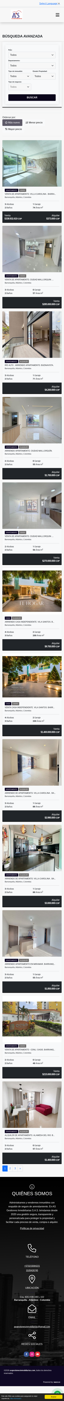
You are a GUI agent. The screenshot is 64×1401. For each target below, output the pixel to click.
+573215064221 (32, 1266)
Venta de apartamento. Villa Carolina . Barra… (30, 194)
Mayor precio (15, 129)
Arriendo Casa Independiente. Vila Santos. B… (29, 622)
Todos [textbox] (13, 55)
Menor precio (35, 122)
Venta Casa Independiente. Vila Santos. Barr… (29, 707)
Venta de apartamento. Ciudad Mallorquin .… (29, 279)
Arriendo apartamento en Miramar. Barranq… (30, 964)
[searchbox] (19, 87)
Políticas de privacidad (32, 1228)
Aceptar (53, 1397)
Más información (15, 1398)
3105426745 (32, 1270)
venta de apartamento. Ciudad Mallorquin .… (29, 536)
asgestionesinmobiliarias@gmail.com (32, 1326)
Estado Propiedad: (40, 71)
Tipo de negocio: (15, 82)
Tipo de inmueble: (15, 71)
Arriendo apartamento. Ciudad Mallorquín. (28, 451)
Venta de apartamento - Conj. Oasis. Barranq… (30, 1049)
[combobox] (32, 55)
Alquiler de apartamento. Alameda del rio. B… (29, 1135)
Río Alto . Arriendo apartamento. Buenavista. (29, 365)
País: (10, 50)
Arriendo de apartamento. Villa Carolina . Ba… (30, 793)
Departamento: (14, 60)
